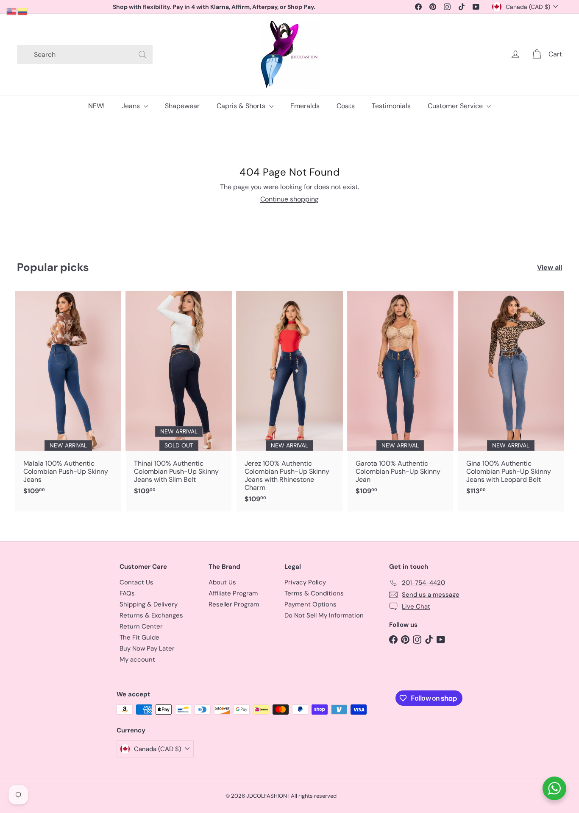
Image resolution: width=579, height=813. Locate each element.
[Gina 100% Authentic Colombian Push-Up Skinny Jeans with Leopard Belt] (511, 397)
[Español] (22, 10)
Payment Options (310, 604)
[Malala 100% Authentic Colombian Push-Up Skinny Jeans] (68, 397)
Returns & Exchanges (151, 615)
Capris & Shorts (242, 105)
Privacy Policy (305, 582)
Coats (346, 105)
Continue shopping (289, 199)
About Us (222, 582)
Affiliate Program (233, 593)
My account (137, 659)
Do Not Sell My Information (324, 615)
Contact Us (136, 582)
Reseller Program (234, 604)
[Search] (142, 54)
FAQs (127, 593)
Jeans (132, 105)
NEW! (96, 105)
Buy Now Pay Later (147, 648)
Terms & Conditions (314, 593)
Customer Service (456, 105)
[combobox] (85, 54)
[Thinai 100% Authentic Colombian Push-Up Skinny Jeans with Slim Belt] (178, 397)
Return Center (141, 626)
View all (549, 267)
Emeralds (305, 105)
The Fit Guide (139, 637)
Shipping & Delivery (149, 604)
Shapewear (182, 105)
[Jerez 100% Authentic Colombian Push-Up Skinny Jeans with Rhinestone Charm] (289, 401)
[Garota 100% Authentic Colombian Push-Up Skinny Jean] (400, 397)
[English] (11, 10)
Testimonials (391, 105)
